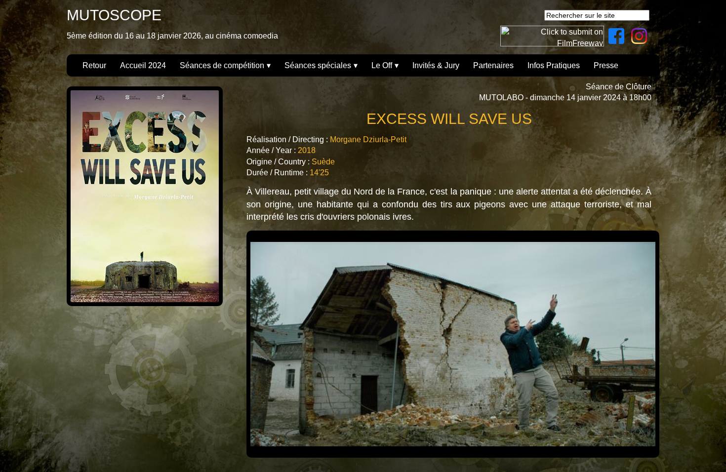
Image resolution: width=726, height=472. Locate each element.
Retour (94, 65)
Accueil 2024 (143, 65)
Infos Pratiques (553, 65)
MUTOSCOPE (114, 15)
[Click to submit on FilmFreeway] (552, 43)
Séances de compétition (222, 65)
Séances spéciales (317, 65)
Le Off (381, 65)
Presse (606, 65)
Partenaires (493, 65)
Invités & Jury (435, 65)
